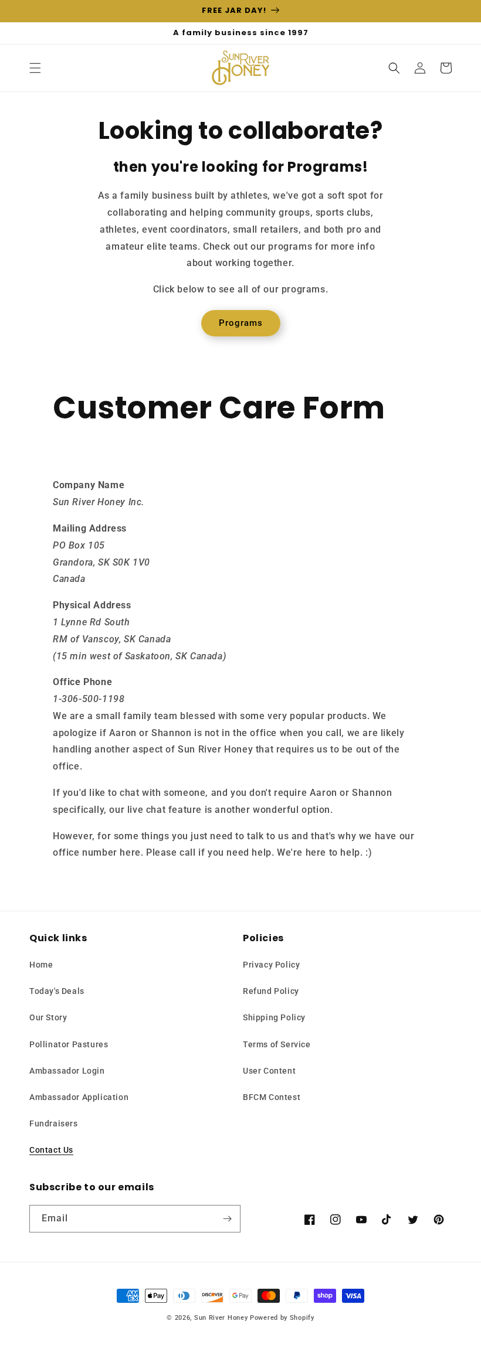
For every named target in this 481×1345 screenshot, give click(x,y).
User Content (269, 1070)
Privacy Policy (271, 964)
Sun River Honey (221, 1318)
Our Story (48, 1017)
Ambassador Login (67, 1070)
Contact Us (51, 1150)
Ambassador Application (78, 1097)
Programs (241, 323)
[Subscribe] (227, 1218)
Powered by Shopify (282, 1318)
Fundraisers (53, 1123)
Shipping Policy (274, 1017)
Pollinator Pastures (68, 1044)
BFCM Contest (271, 1097)
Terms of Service (277, 1044)
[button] (35, 68)
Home (41, 964)
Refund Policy (271, 991)
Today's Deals (56, 991)
